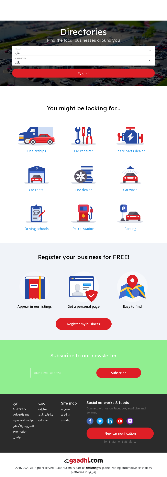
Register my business (83, 324)
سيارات (42, 409)
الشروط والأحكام (23, 426)
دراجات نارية (45, 414)
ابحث (85, 73)
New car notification (120, 433)
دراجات (65, 414)
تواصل (17, 437)
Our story (19, 409)
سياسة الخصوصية (23, 420)
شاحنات (43, 420)
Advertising (21, 414)
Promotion (20, 431)
